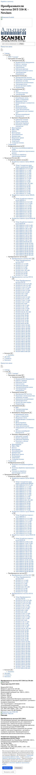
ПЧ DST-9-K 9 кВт (21, 303)
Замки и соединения (22, 99)
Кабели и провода (21, 64)
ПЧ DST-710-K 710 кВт (23, 350)
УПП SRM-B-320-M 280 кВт (25, 255)
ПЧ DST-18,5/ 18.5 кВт (23, 270)
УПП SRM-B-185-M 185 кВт (25, 248)
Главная (6, 53)
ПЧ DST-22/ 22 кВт (22, 272)
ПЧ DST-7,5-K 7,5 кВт (23, 302)
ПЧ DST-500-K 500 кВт (23, 345)
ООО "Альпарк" (13, 57)
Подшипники (20, 87)
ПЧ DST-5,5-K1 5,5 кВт (23, 297)
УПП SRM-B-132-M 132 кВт (25, 245)
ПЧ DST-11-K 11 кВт (22, 307)
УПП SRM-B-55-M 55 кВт (24, 238)
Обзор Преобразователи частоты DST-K (23, 281)
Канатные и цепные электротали (22, 125)
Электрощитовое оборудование (21, 73)
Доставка (7, 357)
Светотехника (20, 67)
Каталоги (11, 355)
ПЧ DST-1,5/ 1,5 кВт (22, 264)
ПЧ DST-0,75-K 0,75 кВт (23, 285)
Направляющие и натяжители (25, 103)
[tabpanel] (18, 680)
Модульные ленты (21, 101)
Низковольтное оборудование (25, 62)
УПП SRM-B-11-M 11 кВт (24, 228)
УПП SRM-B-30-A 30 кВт (24, 212)
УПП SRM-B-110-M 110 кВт (24, 243)
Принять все (7, 768)
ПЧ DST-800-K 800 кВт (23, 351)
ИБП (17, 91)
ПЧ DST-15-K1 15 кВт (23, 308)
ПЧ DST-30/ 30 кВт (22, 273)
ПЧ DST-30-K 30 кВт (22, 315)
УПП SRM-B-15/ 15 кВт (23, 182)
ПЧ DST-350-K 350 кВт (23, 340)
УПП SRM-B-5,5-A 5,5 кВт (24, 202)
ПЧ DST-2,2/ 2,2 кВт (22, 265)
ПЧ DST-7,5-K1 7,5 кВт (23, 300)
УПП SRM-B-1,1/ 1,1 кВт (23, 170)
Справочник (12, 144)
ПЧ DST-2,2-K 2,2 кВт (23, 292)
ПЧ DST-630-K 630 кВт (23, 348)
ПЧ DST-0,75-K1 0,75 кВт (24, 284)
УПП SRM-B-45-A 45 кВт (24, 215)
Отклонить (18, 768)
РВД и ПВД (15, 129)
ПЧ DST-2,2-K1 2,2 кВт (23, 290)
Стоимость (7, 358)
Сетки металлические (22, 109)
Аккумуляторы (20, 94)
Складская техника (18, 143)
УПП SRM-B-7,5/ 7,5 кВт (23, 178)
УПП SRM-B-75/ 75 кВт (23, 193)
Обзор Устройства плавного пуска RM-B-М (24, 222)
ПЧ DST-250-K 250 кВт (23, 335)
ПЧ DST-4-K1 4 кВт (22, 294)
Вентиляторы (16, 133)
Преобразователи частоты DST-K (22, 277)
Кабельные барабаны (22, 123)
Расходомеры (16, 139)
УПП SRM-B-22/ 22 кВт (23, 185)
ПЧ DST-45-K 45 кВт (22, 318)
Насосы (14, 131)
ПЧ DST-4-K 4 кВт (21, 295)
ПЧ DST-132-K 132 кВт (23, 327)
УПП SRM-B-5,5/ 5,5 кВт (23, 177)
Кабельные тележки (22, 119)
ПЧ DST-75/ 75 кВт (22, 275)
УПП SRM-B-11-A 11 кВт (24, 205)
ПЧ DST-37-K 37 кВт (22, 317)
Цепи (17, 104)
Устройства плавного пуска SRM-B (23, 161)
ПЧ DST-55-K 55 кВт (22, 320)
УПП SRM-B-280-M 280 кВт (25, 253)
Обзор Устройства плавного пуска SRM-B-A (24, 199)
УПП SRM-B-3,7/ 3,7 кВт (23, 175)
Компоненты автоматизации (25, 82)
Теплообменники (17, 134)
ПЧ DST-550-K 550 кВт (23, 346)
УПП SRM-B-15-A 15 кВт (24, 207)
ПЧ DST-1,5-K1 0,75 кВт (23, 287)
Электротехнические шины (24, 70)
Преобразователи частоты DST (22, 258)
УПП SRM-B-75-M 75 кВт (24, 240)
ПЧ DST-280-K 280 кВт (23, 336)
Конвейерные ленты (22, 98)
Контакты (7, 360)
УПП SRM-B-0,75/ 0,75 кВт (24, 168)
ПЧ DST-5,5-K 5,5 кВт (23, 298)
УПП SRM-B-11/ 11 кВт (23, 180)
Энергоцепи (16, 141)
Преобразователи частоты (24, 77)
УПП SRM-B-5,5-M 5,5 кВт (24, 225)
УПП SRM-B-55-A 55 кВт (24, 216)
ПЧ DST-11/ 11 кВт (21, 267)
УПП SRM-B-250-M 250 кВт (25, 251)
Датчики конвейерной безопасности (23, 115)
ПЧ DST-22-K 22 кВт (22, 313)
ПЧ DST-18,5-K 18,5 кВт (23, 312)
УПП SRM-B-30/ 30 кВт (23, 187)
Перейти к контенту (7, 1)
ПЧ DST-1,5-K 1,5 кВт (23, 289)
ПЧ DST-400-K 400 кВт (23, 341)
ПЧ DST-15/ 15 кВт (22, 268)
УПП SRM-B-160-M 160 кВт (25, 246)
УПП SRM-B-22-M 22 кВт (24, 232)
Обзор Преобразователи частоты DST (23, 261)
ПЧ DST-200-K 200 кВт (23, 331)
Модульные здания (18, 138)
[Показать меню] (1, 365)
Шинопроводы (16, 128)
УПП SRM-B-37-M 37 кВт (24, 235)
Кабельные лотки (21, 65)
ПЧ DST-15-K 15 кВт (22, 310)
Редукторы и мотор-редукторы (25, 79)
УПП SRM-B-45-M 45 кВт (24, 237)
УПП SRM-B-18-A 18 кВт (24, 208)
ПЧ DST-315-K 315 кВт (23, 338)
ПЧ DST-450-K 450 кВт (23, 343)
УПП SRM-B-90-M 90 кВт (24, 242)
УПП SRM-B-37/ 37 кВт (23, 188)
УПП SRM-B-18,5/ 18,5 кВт (24, 183)
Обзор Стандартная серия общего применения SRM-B (24, 166)
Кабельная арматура (22, 69)
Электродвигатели (21, 84)
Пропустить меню (6, 46)
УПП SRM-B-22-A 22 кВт (24, 210)
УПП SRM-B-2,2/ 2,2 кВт (23, 173)
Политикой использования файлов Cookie (17, 756)
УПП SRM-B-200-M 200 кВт (25, 250)
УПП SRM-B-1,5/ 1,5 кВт (23, 172)
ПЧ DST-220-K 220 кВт (23, 333)
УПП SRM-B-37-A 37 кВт (24, 213)
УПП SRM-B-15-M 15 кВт (24, 230)
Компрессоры (16, 136)
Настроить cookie (9, 772)
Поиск (21, 43)
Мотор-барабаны (21, 106)
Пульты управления (22, 121)
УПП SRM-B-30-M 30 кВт (24, 233)
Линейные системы (22, 81)
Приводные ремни (21, 108)
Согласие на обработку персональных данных (19, 155)
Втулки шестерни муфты (23, 86)
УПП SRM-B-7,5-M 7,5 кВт (24, 227)
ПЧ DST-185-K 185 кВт (23, 330)
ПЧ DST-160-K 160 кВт (23, 328)
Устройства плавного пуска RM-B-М (23, 218)
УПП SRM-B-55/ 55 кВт (23, 191)
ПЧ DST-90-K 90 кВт (22, 323)
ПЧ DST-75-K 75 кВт (22, 322)
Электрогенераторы (22, 92)
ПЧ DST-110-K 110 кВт (23, 325)
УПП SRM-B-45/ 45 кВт (23, 190)
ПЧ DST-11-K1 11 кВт (22, 305)
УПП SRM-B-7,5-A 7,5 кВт (24, 203)
